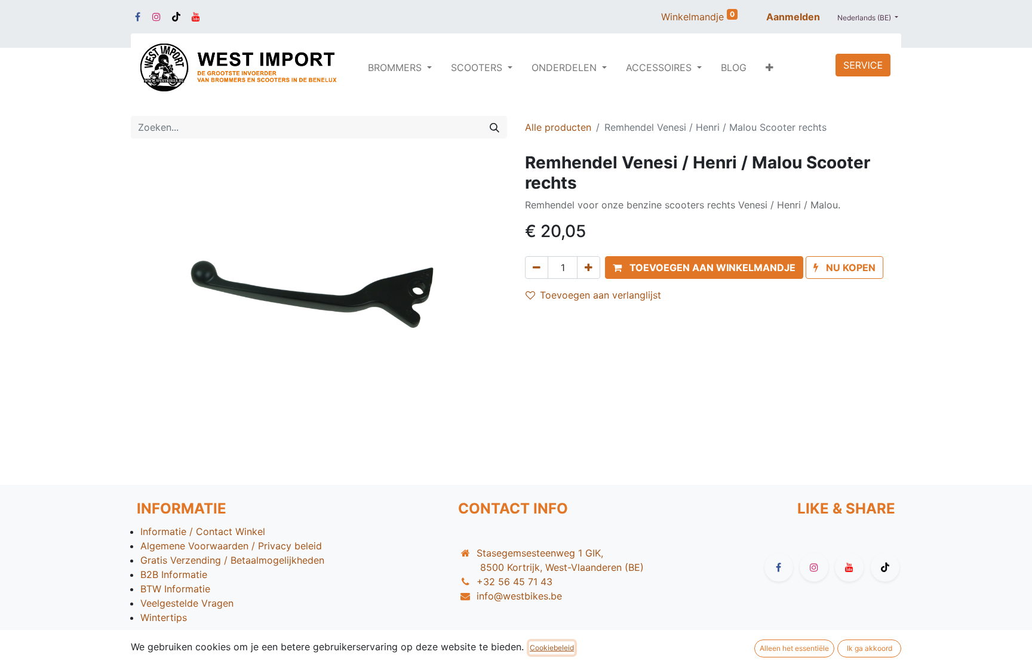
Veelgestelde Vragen (187, 603)
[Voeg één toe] (588, 267)
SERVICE (863, 65)
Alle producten (558, 127)
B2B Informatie (173, 574)
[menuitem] (733, 67)
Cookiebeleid (552, 647)
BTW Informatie (175, 589)
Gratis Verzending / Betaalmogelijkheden (232, 560)
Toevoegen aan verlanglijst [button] (600, 295)
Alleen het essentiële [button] (794, 648)
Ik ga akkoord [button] (869, 648)
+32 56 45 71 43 (514, 582)
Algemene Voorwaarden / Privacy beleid (231, 546)
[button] (769, 67)
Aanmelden (793, 17)
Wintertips (163, 617)
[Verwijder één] (536, 267)
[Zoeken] (494, 127)
